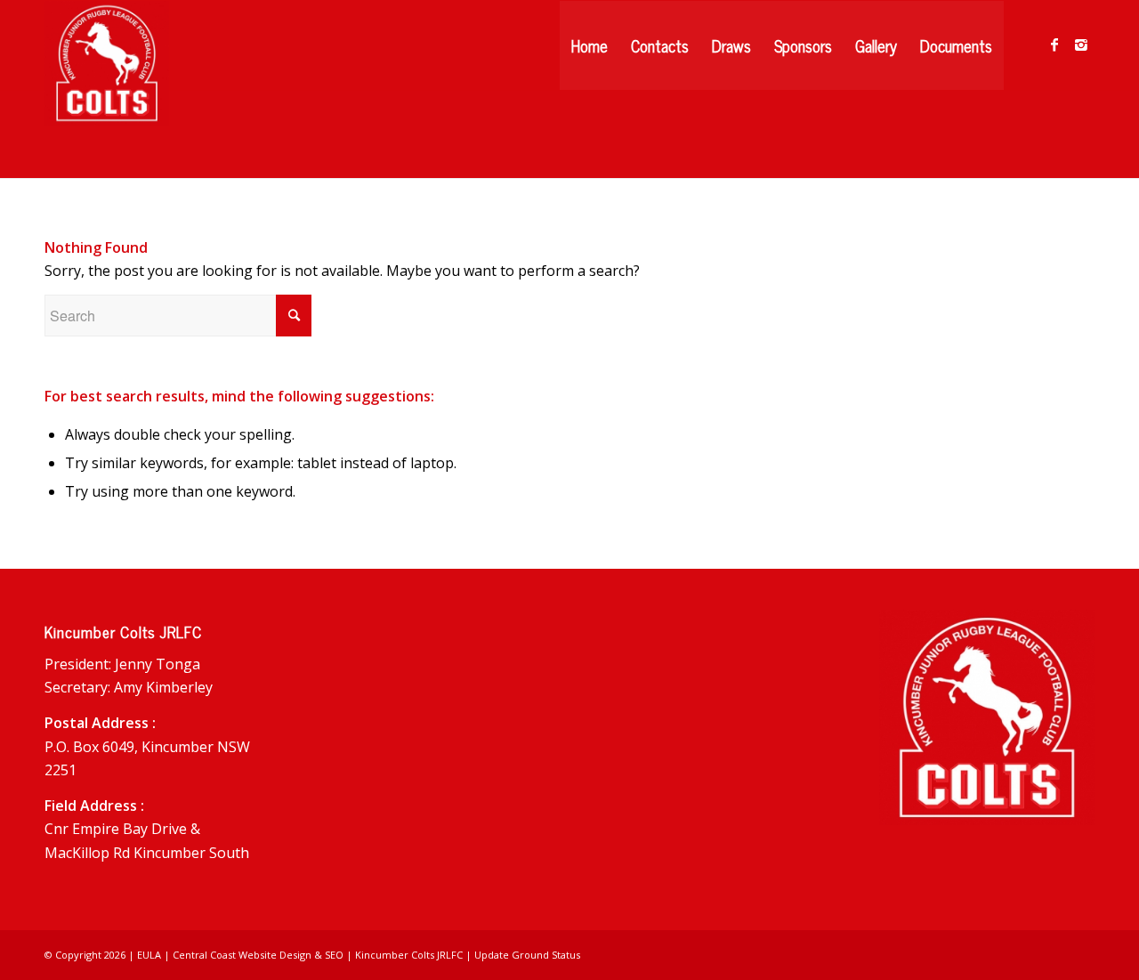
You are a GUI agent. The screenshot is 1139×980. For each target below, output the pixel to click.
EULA (149, 954)
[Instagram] (1081, 44)
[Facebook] (1054, 44)
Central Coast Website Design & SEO (258, 954)
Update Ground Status (527, 954)
